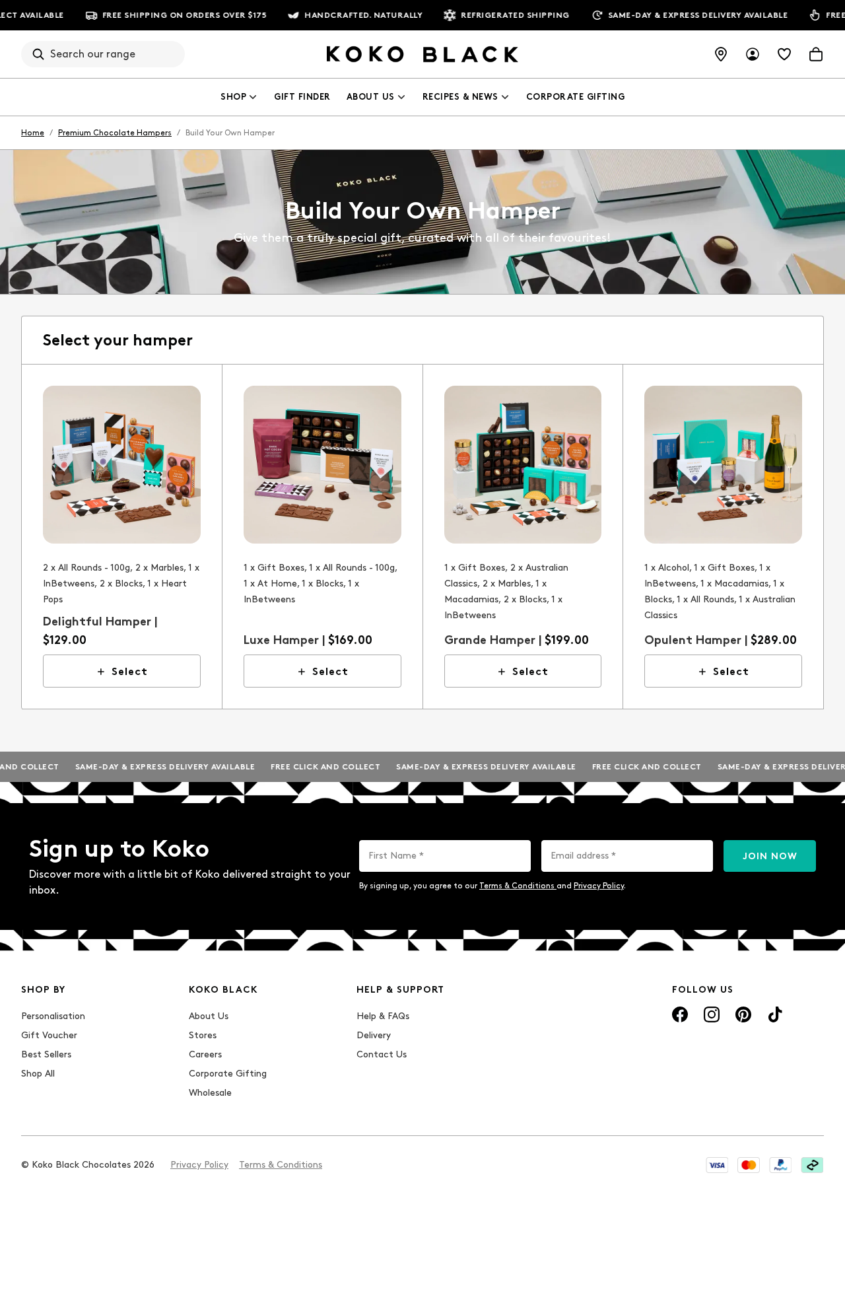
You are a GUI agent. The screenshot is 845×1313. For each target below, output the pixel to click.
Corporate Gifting (575, 97)
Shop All (38, 1073)
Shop (233, 97)
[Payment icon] (717, 1165)
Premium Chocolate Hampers (115, 132)
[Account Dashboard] (752, 54)
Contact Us (381, 1054)
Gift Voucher (49, 1035)
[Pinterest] (743, 1014)
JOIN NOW (770, 856)
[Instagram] (712, 1014)
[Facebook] (680, 1014)
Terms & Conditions (518, 885)
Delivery (373, 1035)
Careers (205, 1054)
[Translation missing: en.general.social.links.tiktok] (775, 1014)
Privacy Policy (599, 885)
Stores (203, 1035)
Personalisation (53, 1016)
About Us (371, 97)
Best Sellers (46, 1054)
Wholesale (210, 1092)
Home (32, 132)
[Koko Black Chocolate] (422, 54)
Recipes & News (460, 97)
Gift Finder (302, 97)
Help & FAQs (382, 1016)
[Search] (38, 54)
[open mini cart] (816, 54)
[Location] (721, 54)
